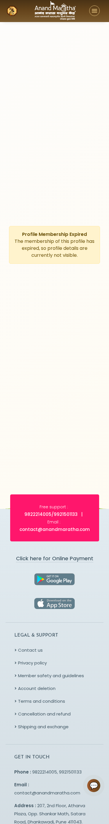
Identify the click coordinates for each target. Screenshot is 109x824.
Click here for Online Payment (54, 558)
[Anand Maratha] (45, 11)
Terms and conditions (39, 701)
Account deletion (35, 688)
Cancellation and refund (42, 714)
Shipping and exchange (41, 727)
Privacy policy (30, 663)
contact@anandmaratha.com (47, 793)
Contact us (28, 650)
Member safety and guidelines (49, 676)
